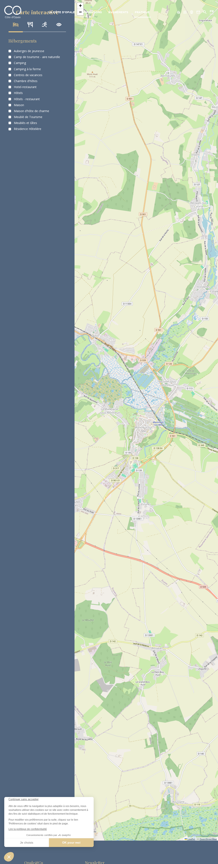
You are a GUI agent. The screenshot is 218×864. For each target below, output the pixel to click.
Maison (19, 105)
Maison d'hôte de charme (31, 111)
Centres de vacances (28, 75)
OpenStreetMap (208, 839)
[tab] (16, 25)
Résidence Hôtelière (27, 129)
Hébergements (23, 41)
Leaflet (191, 839)
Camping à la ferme (27, 69)
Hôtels (18, 93)
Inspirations (92, 12)
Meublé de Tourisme (28, 117)
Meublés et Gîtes (25, 123)
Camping (20, 63)
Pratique (142, 12)
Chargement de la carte (146, 420)
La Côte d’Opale (61, 12)
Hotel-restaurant (25, 87)
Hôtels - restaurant (27, 99)
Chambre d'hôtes (25, 81)
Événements (118, 12)
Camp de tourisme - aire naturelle (37, 57)
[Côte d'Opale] (12, 12)
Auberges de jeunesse (29, 51)
